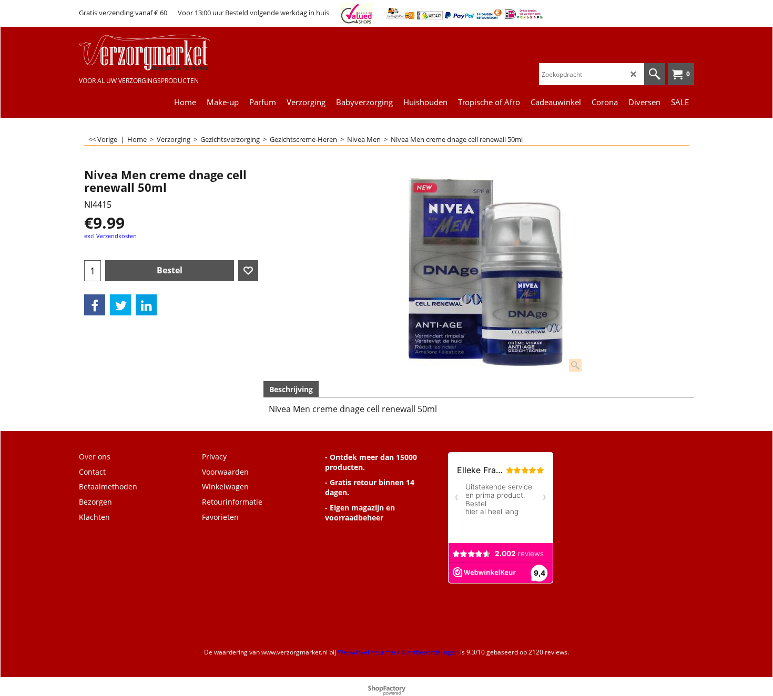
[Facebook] (94, 304)
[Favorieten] (248, 271)
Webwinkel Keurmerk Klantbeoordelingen (398, 652)
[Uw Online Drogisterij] (158, 53)
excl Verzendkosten (110, 236)
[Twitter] (120, 304)
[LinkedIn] (146, 304)
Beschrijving (291, 389)
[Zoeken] (654, 74)
